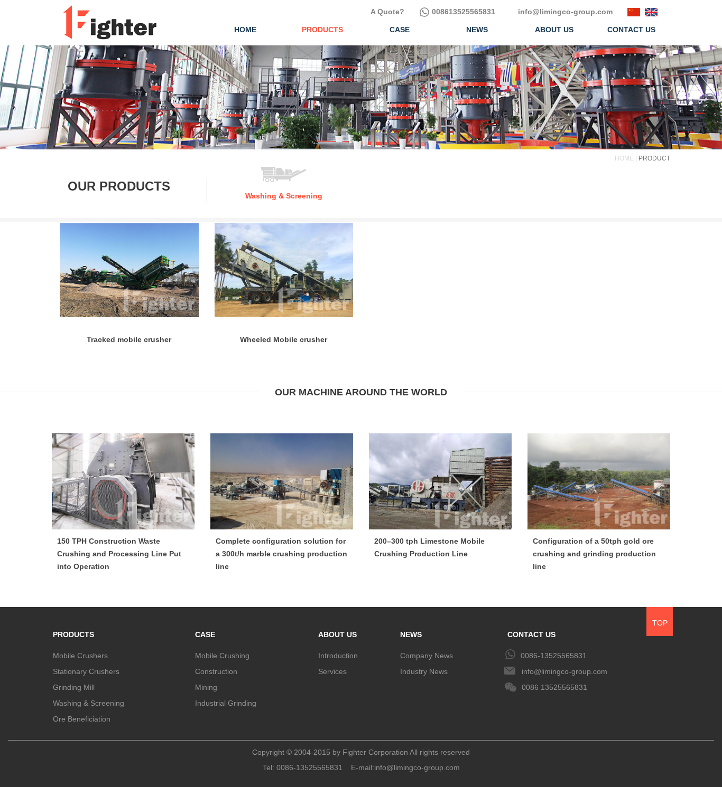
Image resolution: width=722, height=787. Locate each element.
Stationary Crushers (86, 671)
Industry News (424, 671)
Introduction (338, 655)
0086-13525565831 (554, 655)
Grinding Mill (74, 687)
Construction (216, 671)
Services (332, 671)
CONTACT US (531, 634)
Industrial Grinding (225, 703)
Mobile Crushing (222, 655)
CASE (205, 634)
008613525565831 (462, 11)
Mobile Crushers (80, 655)
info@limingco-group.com (564, 11)
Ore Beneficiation (81, 719)
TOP (660, 623)
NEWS (411, 634)
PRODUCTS (73, 634)
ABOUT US (337, 634)
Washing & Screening (88, 703)
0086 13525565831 (554, 687)
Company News (426, 655)
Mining (206, 687)
